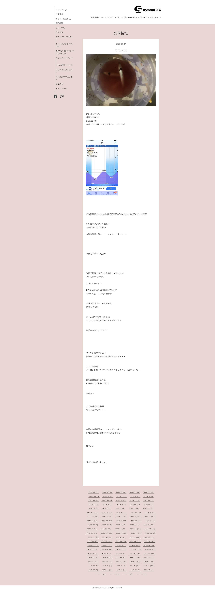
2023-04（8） (93, 525)
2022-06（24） (92, 533)
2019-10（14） (121, 557)
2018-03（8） (115, 574)
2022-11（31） (92, 529)
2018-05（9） (149, 570)
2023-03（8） (107, 525)
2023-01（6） (135, 525)
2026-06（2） (121, 492)
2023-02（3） (121, 525)
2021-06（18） (121, 541)
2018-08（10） (107, 570)
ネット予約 (60, 28)
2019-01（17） (108, 566)
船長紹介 (59, 84)
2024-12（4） (94, 508)
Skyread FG (102, 588)
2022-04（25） (121, 533)
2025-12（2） (135, 496)
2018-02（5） (128, 574)
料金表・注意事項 (63, 19)
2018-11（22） (135, 566)
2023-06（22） (136, 521)
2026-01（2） (122, 496)
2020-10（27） (92, 549)
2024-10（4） (120, 508)
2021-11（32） (121, 537)
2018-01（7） (141, 574)
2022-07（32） (150, 529)
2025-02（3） (135, 504)
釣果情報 (59, 14)
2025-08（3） (121, 500)
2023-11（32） (135, 517)
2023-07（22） (121, 521)
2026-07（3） (107, 492)
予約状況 (59, 23)
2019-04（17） (135, 561)
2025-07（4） (135, 500)
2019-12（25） (93, 557)
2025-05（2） (94, 504)
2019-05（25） (121, 561)
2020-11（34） (149, 545)
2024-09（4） (134, 508)
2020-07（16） (136, 549)
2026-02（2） (108, 496)
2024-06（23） (107, 512)
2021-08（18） (93, 541)
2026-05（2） (135, 492)
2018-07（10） (122, 570)
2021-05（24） (135, 541)
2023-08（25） (107, 521)
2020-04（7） (106, 553)
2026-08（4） (94, 492)
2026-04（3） (149, 492)
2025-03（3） (121, 504)
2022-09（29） (120, 529)
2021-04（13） (150, 541)
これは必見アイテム (64, 65)
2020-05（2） (92, 553)
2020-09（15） (106, 549)
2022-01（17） (93, 537)
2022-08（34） (135, 529)
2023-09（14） (92, 521)
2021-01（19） (121, 545)
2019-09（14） (135, 557)
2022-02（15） (150, 533)
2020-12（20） (135, 545)
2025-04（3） (108, 504)
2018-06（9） (136, 570)
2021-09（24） (149, 537)
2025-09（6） (107, 500)
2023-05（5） (151, 521)
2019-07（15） (93, 561)
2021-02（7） (107, 545)
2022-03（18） (136, 533)
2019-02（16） (94, 566)
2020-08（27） (121, 549)
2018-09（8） (94, 570)
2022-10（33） (106, 529)
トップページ (61, 10)
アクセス (59, 32)
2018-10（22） (149, 566)
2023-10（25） (149, 517)
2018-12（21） (121, 566)
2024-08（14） (148, 508)
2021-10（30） (135, 537)
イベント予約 (61, 88)
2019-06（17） (107, 561)
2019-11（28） (107, 557)
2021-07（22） (107, 541)
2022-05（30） (107, 533)
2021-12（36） (107, 537)
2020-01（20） (149, 553)
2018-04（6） (101, 574)
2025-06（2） (149, 500)
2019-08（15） (149, 557)
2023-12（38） (121, 517)
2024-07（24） (92, 512)
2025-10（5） (94, 500)
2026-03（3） (94, 496)
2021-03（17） (93, 545)
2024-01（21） (107, 517)
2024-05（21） (121, 512)
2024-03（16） (150, 512)
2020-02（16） (135, 553)
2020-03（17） (120, 553)
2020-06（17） (150, 549)
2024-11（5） (107, 508)
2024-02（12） (93, 517)
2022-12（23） (149, 525)
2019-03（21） (149, 561)
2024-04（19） (136, 512)
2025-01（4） (149, 504)
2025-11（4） (149, 496)
